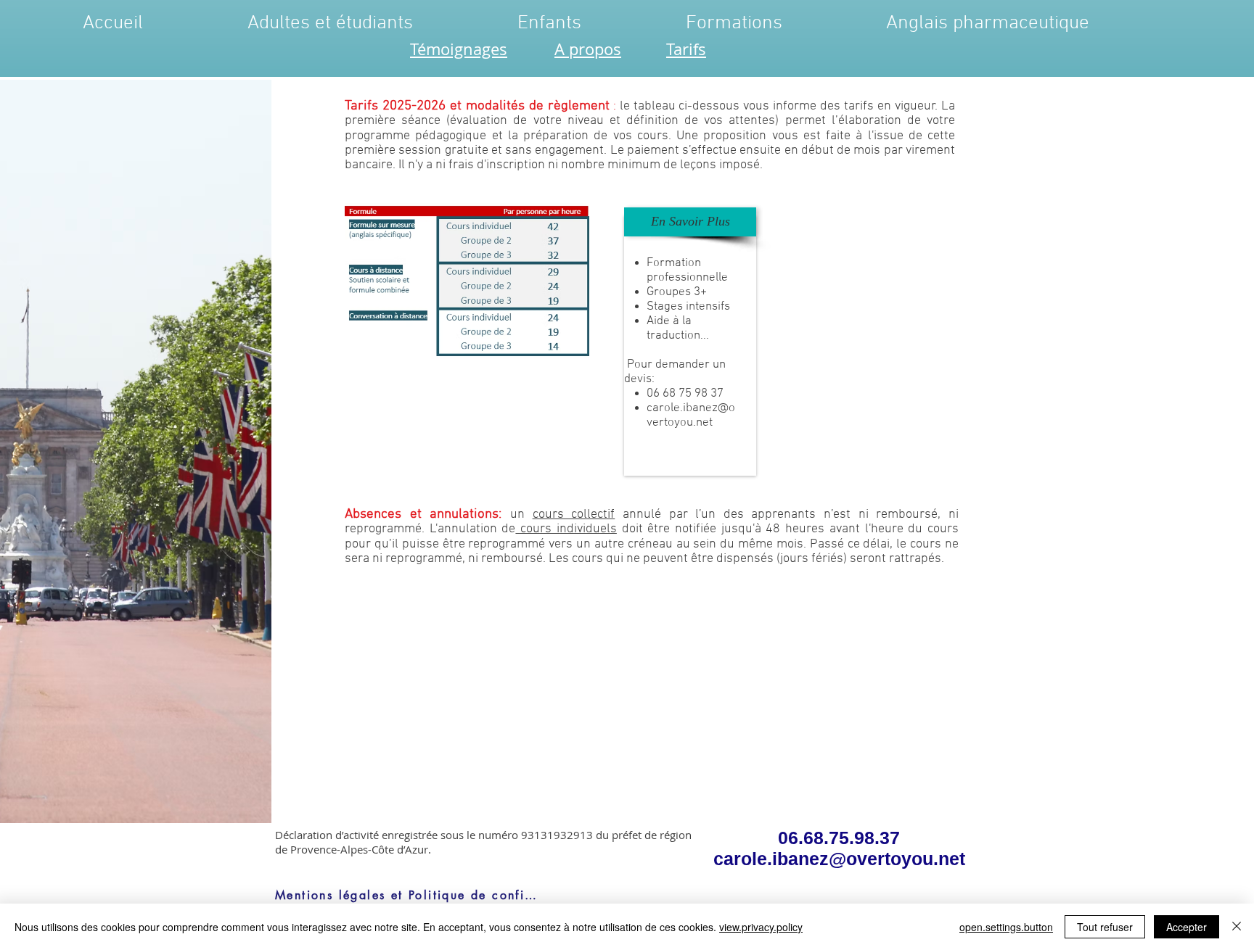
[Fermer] (1236, 926)
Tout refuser (1105, 927)
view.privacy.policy (761, 927)
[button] (690, 221)
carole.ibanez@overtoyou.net (691, 415)
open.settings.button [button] (1006, 927)
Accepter (1186, 927)
